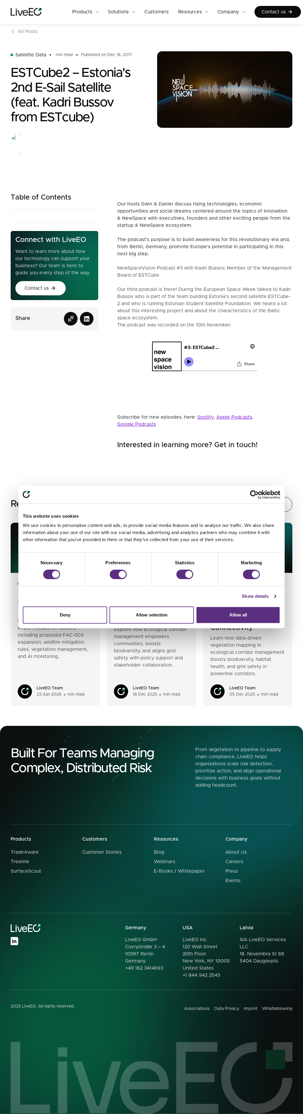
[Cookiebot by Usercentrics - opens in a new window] (254, 494)
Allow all (238, 614)
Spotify (205, 417)
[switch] (118, 574)
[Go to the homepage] (25, 928)
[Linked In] (14, 941)
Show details (255, 596)
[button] (85, 12)
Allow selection (151, 614)
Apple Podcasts (234, 417)
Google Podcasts (136, 424)
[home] (37, 12)
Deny (65, 614)
